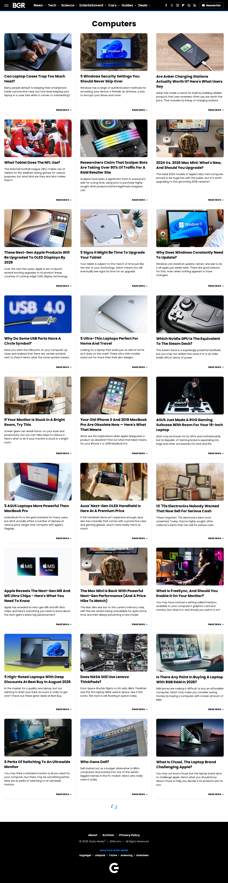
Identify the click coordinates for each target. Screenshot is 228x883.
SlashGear (142, 855)
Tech (52, 5)
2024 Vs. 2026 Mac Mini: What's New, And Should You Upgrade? (189, 165)
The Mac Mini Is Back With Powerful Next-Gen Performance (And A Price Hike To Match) (113, 595)
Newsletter (213, 5)
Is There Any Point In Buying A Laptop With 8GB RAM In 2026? (189, 679)
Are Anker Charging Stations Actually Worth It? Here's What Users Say (189, 81)
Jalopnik (100, 855)
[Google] (189, 5)
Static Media (96, 842)
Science (67, 5)
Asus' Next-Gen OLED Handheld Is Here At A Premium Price (110, 508)
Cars (112, 5)
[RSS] (194, 5)
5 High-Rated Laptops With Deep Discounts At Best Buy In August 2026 (37, 679)
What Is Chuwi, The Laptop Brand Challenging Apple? (186, 764)
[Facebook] (166, 5)
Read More (62, 109)
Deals (143, 5)
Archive (108, 835)
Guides (127, 5)
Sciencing (127, 855)
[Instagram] (177, 5)
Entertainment (91, 5)
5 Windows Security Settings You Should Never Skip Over (109, 79)
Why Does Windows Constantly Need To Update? (189, 255)
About (92, 835)
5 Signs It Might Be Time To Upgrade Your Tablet (112, 255)
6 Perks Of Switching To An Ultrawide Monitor (37, 764)
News (38, 5)
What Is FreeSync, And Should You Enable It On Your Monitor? (187, 593)
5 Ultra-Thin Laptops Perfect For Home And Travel (109, 341)
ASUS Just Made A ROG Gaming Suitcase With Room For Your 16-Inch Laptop (189, 425)
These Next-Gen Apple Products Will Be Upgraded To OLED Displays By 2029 (37, 257)
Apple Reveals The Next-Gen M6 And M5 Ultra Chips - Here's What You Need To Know (37, 595)
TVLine (113, 855)
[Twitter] (171, 5)
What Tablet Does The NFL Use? (32, 162)
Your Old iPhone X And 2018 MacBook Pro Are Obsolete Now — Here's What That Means (113, 424)
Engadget (85, 855)
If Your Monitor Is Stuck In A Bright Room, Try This (34, 422)
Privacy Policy (129, 835)
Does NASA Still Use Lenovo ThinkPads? (104, 679)
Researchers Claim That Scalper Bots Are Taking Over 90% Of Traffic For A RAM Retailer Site (113, 167)
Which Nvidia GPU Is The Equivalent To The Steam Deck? (188, 341)
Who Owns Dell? (94, 761)
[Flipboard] (183, 5)
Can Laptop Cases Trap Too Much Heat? (34, 79)
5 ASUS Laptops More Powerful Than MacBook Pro (36, 508)
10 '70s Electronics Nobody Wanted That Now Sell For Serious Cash (187, 508)
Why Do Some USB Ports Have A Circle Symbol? (32, 341)
